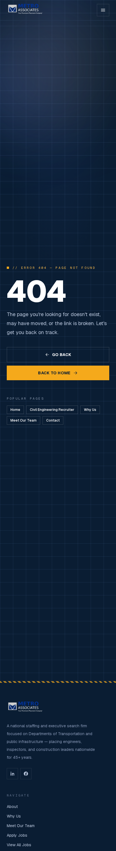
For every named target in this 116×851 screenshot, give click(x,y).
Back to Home (54, 372)
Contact (53, 420)
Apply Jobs (17, 835)
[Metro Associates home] (25, 10)
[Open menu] (103, 10)
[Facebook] (26, 773)
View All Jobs (19, 844)
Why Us (90, 410)
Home (15, 410)
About (12, 806)
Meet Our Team (23, 420)
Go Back (61, 354)
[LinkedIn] (12, 773)
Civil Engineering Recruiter (52, 410)
